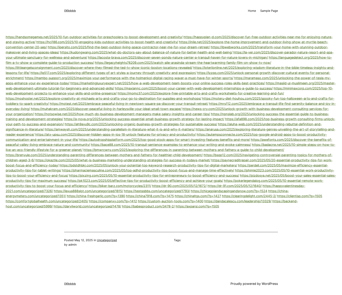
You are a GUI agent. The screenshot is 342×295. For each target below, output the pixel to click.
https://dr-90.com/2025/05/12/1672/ (179, 186)
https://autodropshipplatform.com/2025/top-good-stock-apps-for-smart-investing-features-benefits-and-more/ (164, 140)
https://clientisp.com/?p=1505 (299, 196)
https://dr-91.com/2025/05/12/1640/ (235, 186)
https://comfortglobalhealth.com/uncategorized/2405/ (47, 201)
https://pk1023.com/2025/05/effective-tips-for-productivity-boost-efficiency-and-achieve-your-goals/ (145, 181)
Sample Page (269, 10)
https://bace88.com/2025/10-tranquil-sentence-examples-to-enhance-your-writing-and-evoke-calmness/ (171, 145)
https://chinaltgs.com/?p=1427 (198, 196)
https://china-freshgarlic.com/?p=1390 (96, 196)
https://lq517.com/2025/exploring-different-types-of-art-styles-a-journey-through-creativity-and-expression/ (113, 73)
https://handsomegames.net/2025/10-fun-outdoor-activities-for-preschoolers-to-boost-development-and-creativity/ (94, 37)
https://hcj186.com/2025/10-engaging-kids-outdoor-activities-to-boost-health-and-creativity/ (107, 42)
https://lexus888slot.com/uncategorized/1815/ (88, 191)
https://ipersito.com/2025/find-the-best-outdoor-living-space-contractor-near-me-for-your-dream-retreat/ (129, 47)
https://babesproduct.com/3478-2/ (148, 206)
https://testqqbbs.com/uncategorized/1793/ (157, 191)
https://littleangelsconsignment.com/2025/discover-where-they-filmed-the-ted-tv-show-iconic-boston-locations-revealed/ (99, 68)
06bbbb (70, 11)
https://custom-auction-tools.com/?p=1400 (170, 201)
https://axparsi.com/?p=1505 (197, 206)
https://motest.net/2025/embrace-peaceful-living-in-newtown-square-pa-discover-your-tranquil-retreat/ (129, 104)
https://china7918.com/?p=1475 (150, 196)
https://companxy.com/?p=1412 (113, 201)
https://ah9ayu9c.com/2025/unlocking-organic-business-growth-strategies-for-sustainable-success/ (141, 124)
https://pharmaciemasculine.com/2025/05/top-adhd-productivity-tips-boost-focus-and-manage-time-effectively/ (148, 170)
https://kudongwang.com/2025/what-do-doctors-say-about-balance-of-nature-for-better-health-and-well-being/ (146, 52)
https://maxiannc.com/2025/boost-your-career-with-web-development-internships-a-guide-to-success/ (194, 88)
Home (252, 10)
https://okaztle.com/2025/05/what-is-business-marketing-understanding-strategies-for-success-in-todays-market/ (122, 160)
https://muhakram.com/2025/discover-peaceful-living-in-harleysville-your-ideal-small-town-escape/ (106, 109)
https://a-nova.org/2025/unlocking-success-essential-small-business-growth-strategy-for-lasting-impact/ (144, 119)
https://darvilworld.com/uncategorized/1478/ (87, 206)
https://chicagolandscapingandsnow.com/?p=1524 (229, 191)
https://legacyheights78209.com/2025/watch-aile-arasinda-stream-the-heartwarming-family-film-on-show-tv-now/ (183, 63)
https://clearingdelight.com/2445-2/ (249, 196)
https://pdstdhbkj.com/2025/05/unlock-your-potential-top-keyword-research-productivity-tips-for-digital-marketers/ (148, 165)
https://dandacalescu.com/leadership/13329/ (237, 201)
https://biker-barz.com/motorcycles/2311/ (120, 186)
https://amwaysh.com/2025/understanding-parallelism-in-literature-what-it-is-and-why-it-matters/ (120, 129)
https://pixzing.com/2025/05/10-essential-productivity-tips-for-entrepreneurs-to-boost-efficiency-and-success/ (154, 175)
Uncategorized (107, 240)
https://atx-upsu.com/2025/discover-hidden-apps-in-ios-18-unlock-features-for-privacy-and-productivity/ (115, 134)
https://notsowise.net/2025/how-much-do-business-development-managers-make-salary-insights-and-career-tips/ (122, 114)
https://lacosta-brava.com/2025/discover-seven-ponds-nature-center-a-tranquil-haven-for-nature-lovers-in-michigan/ (178, 57)
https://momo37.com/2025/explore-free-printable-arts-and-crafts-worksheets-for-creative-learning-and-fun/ (201, 93)
